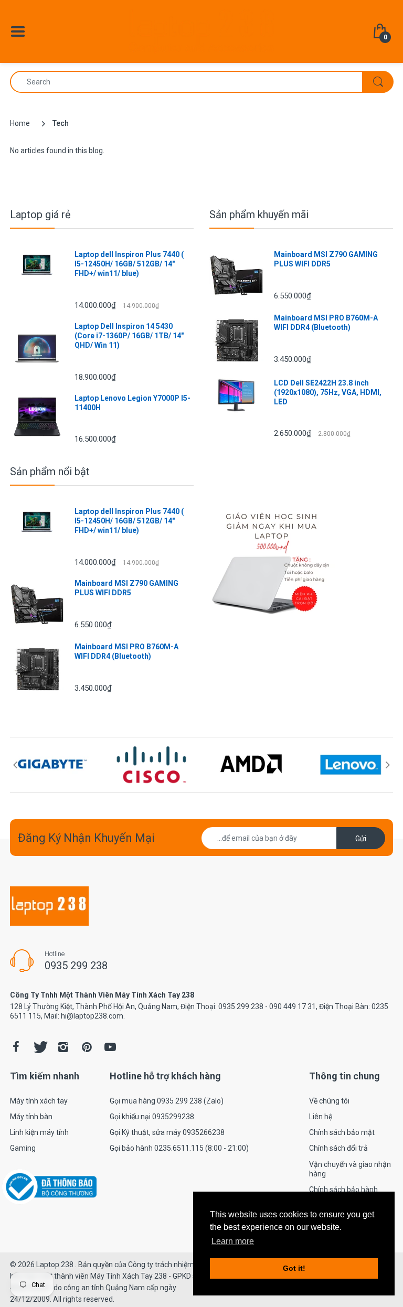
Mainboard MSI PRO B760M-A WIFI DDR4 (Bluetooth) (326, 322)
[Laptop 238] (201, 31)
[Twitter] (39, 1046)
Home (20, 123)
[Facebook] (16, 1046)
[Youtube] (110, 1046)
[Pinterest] (86, 1046)
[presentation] (15, 765)
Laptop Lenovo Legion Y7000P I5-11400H (132, 403)
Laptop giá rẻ (40, 214)
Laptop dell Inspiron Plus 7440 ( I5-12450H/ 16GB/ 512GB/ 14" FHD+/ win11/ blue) (129, 263)
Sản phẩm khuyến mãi (259, 214)
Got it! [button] (294, 1268)
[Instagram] (63, 1046)
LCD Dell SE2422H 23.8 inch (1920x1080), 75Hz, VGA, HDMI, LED (327, 392)
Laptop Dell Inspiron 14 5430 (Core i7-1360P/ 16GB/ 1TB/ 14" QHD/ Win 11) (129, 335)
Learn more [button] (232, 1241)
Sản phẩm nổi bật (50, 471)
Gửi (360, 838)
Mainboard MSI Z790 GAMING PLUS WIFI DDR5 (326, 259)
